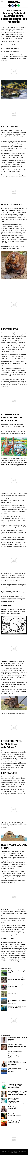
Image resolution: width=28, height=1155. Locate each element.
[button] (2, 1)
